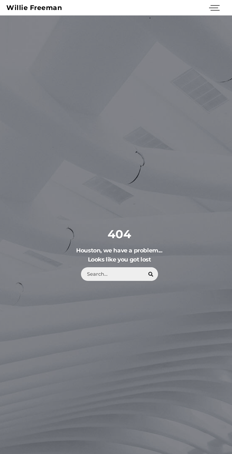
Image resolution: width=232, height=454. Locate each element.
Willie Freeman (34, 8)
